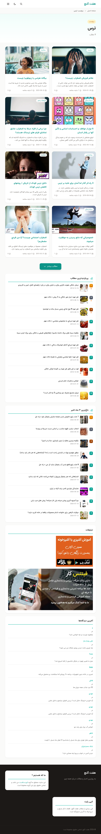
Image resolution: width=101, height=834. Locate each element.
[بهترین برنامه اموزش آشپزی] (50, 551)
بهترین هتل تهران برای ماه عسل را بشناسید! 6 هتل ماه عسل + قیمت (68, 740)
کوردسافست (23, 782)
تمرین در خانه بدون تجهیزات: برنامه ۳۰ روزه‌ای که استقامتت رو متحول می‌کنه (66, 674)
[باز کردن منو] (8, 4)
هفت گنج (90, 773)
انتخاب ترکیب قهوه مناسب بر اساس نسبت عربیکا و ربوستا (57, 429)
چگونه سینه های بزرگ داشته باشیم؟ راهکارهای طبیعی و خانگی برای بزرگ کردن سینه (48, 333)
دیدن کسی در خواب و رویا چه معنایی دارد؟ (78, 753)
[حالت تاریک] (14, 4)
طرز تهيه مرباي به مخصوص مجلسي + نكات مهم (61, 321)
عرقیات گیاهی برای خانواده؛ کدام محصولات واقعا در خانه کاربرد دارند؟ (53, 512)
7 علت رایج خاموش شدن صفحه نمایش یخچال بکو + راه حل (57, 417)
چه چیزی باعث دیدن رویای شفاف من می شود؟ (76, 648)
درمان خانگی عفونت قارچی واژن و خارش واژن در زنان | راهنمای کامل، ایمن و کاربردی (48, 285)
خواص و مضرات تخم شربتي (68, 381)
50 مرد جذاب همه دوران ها (83, 687)
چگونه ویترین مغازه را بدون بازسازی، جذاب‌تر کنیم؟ (60, 441)
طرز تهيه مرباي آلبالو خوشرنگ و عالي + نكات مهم (61, 345)
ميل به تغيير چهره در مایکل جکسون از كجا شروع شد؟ (74, 661)
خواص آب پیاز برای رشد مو (83, 727)
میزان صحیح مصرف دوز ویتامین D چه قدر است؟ (61, 393)
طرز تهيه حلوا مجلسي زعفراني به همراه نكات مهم (61, 357)
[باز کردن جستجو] (20, 4)
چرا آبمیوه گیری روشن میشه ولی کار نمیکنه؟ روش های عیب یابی (55, 500)
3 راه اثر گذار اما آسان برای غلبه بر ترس (75, 183)
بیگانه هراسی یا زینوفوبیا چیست (32, 78)
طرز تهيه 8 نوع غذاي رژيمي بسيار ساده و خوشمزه (61, 309)
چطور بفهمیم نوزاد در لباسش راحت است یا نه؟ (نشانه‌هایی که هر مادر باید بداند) (49, 453)
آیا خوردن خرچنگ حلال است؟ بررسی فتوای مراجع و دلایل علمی (70, 700)
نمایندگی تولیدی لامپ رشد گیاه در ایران (64, 488)
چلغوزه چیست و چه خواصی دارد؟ (81, 635)
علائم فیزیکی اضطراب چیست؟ (79, 78)
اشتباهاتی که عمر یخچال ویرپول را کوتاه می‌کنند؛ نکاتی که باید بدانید (53, 476)
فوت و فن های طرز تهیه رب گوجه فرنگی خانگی (61, 369)
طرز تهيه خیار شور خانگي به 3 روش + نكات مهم (61, 297)
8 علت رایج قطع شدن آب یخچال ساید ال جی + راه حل (59, 465)
